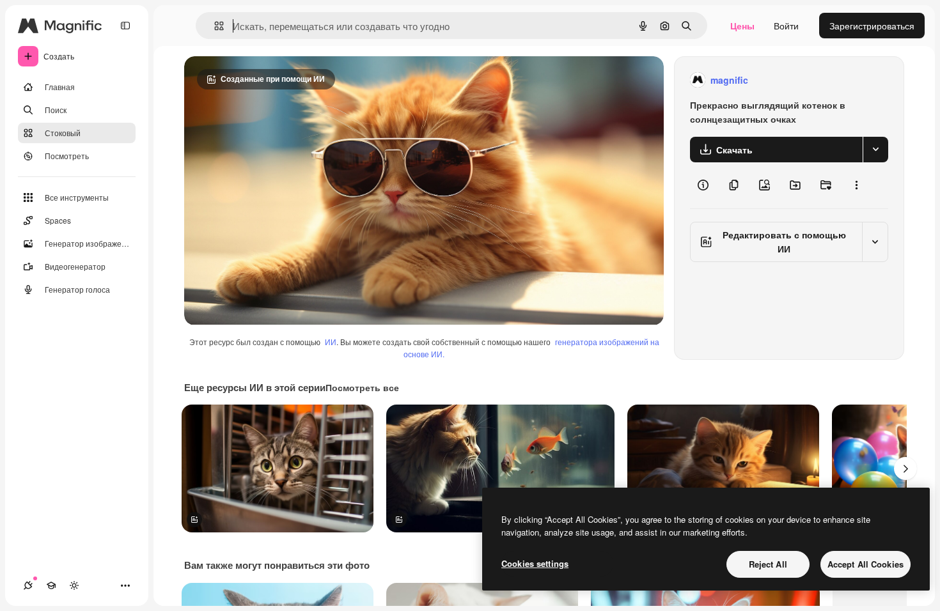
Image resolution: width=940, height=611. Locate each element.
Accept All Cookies (865, 564)
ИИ (330, 341)
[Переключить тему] (74, 585)
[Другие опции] (856, 185)
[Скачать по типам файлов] (875, 149)
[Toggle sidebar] (125, 25)
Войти (786, 25)
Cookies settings (534, 563)
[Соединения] (28, 585)
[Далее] (905, 468)
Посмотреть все (362, 387)
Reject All (768, 564)
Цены (742, 25)
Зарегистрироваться (871, 25)
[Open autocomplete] (213, 26)
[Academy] (51, 585)
